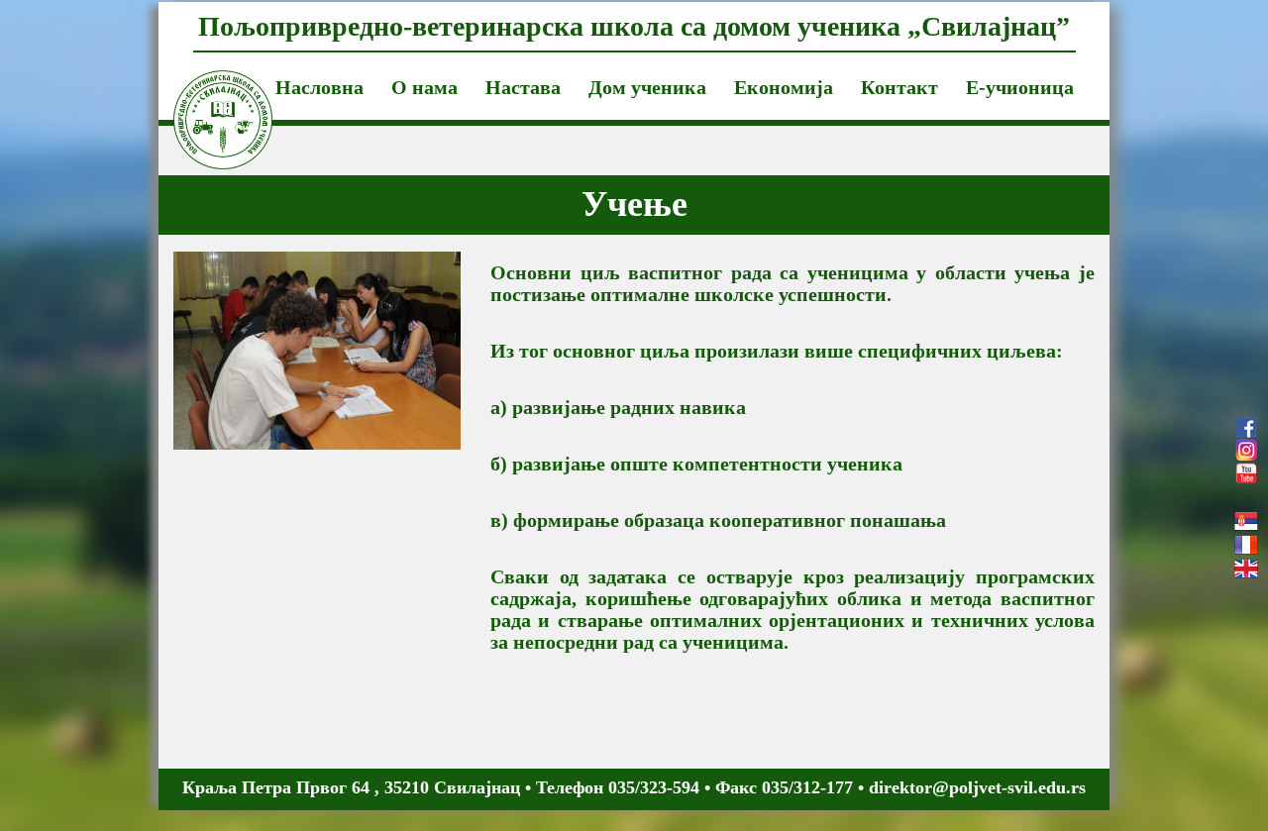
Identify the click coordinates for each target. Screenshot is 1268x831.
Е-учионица (1020, 87)
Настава (523, 87)
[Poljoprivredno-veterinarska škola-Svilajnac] (208, 95)
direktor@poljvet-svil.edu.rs (977, 787)
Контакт (899, 87)
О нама (424, 87)
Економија (783, 87)
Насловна (319, 87)
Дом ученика (647, 87)
